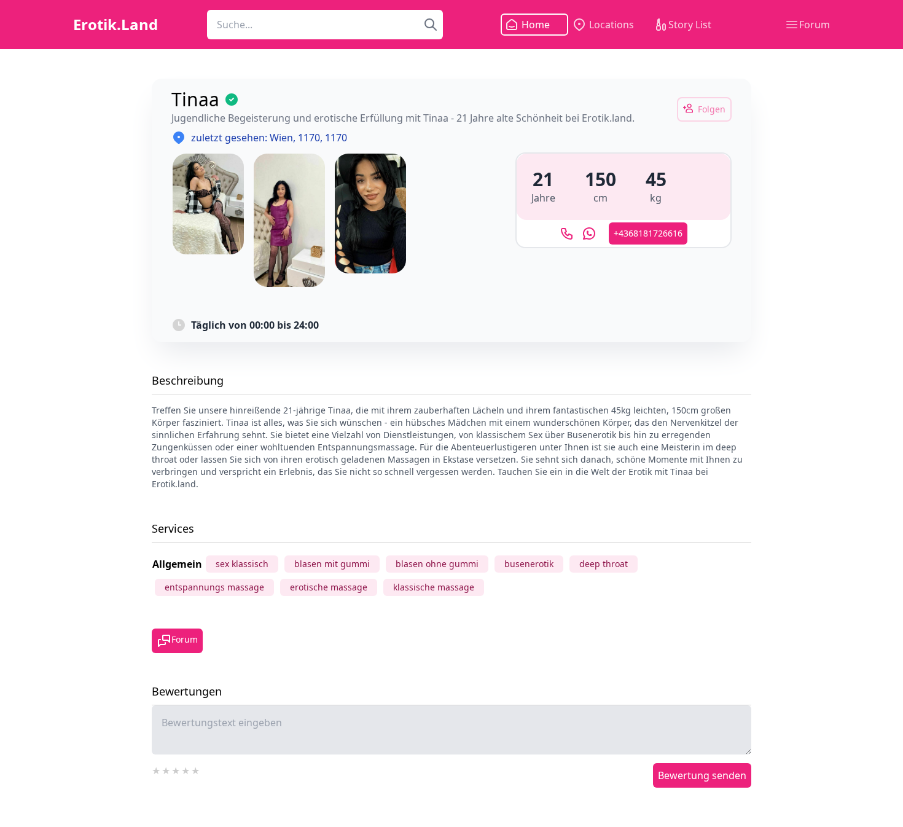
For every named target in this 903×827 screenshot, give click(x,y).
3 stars (176, 769)
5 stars (196, 769)
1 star (157, 769)
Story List (689, 24)
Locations (611, 24)
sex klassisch (242, 564)
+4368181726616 (648, 233)
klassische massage (433, 587)
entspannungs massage (214, 587)
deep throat (603, 564)
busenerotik (528, 564)
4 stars (186, 769)
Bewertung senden (702, 775)
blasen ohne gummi (437, 564)
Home (536, 24)
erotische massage (328, 587)
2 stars (166, 769)
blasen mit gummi (332, 564)
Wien (281, 137)
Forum (814, 24)
